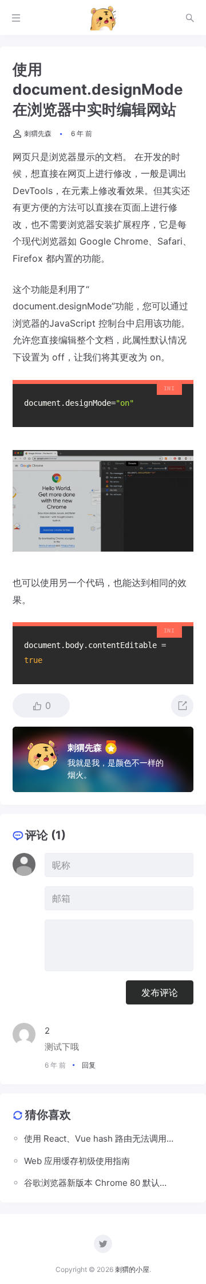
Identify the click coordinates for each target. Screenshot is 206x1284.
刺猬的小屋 (132, 1269)
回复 (89, 1065)
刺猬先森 (38, 133)
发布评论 (159, 992)
